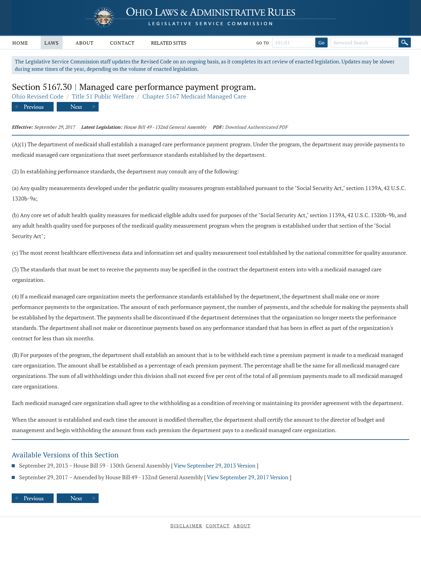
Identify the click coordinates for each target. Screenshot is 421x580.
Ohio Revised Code (37, 96)
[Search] (405, 42)
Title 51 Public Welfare (103, 96)
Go (321, 42)
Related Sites (168, 42)
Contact (122, 42)
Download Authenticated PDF (256, 127)
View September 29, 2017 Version (247, 477)
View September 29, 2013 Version (214, 465)
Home (20, 42)
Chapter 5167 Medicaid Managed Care (194, 96)
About (85, 42)
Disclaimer (186, 526)
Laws (51, 42)
